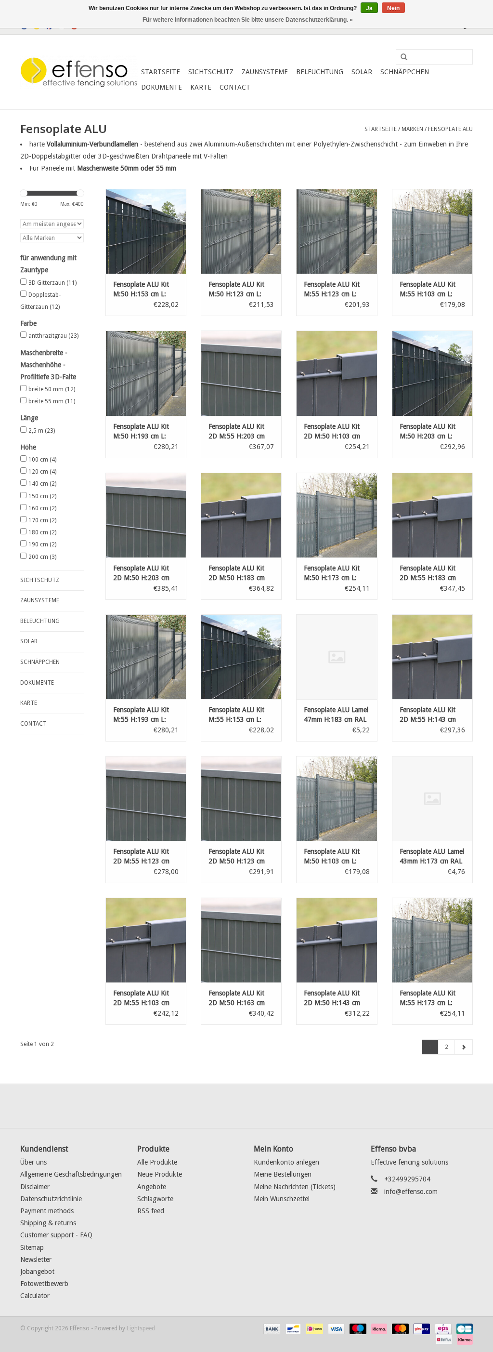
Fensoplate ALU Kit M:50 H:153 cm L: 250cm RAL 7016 (141, 289)
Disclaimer (35, 1187)
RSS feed (150, 1211)
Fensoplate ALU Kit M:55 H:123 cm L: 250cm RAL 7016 (332, 289)
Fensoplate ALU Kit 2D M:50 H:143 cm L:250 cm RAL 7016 (333, 998)
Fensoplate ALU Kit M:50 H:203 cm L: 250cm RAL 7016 (427, 432)
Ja (369, 8)
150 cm (42, 496)
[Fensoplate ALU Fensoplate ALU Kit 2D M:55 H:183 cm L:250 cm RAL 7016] (432, 515)
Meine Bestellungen (282, 1174)
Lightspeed (141, 1328)
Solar (361, 72)
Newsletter (36, 1259)
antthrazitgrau (53, 335)
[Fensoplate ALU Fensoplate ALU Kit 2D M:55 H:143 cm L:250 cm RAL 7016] (432, 656)
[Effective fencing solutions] (79, 72)
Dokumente (161, 87)
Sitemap (32, 1247)
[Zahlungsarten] (271, 1328)
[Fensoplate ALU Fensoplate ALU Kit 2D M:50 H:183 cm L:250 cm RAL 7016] (241, 515)
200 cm (42, 557)
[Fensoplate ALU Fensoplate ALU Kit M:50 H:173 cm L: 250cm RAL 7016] (336, 515)
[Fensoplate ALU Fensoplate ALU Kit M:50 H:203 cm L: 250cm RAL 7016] (432, 373)
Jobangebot (37, 1271)
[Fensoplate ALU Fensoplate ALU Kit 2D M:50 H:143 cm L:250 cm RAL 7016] (336, 940)
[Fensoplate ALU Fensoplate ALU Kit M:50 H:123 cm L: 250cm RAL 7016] (241, 231)
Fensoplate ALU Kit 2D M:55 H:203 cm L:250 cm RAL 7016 (237, 432)
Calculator (35, 1295)
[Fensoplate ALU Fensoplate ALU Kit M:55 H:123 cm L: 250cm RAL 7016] (336, 231)
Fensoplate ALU (450, 129)
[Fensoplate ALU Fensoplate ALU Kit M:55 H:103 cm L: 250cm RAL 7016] (432, 231)
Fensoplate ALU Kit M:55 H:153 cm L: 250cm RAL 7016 (236, 715)
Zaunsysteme (265, 72)
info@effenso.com (411, 1191)
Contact (235, 87)
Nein (393, 8)
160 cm (42, 508)
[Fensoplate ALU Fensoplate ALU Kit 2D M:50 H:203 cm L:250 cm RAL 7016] (145, 515)
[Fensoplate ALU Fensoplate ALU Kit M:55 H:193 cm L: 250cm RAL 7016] (145, 656)
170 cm (42, 520)
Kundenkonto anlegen (286, 1162)
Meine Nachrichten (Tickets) (295, 1187)
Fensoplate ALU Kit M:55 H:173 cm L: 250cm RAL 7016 (427, 998)
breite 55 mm (51, 401)
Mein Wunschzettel (282, 1199)
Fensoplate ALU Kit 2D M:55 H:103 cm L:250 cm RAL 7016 (142, 998)
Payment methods (47, 1211)
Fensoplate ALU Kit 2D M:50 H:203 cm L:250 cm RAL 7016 (142, 573)
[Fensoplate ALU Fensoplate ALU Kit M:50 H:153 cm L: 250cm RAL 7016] (145, 231)
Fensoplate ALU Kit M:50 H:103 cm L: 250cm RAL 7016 (332, 857)
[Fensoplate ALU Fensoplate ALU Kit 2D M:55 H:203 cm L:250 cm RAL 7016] (241, 373)
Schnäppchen (404, 72)
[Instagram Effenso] (281, 1105)
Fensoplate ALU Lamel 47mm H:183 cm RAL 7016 (336, 715)
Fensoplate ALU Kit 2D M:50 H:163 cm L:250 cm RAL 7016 (237, 998)
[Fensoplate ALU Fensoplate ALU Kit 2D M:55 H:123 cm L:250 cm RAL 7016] (145, 798)
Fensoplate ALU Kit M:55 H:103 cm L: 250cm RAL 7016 (427, 289)
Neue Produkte (159, 1174)
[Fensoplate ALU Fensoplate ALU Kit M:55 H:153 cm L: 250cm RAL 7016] (241, 656)
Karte (200, 87)
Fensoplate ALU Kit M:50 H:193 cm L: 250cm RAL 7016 (141, 432)
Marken (412, 129)
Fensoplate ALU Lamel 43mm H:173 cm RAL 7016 (432, 857)
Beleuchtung (319, 72)
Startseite (160, 72)
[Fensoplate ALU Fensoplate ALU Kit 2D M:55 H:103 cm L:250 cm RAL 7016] (145, 940)
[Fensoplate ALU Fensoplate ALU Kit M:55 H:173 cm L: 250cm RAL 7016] (432, 940)
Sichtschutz (211, 72)
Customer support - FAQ (56, 1235)
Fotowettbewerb (44, 1283)
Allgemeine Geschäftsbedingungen (71, 1174)
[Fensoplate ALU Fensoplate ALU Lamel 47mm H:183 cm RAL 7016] (336, 656)
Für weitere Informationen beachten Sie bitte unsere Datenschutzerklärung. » (248, 19)
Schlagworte (155, 1199)
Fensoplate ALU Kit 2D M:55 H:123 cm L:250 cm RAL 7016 (142, 857)
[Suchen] (400, 57)
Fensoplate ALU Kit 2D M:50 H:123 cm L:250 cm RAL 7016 (237, 857)
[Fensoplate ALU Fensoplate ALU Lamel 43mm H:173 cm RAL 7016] (432, 798)
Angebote (151, 1187)
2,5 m (41, 430)
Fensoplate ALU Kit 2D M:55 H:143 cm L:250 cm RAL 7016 (429, 715)
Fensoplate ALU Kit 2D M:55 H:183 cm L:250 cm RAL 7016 (429, 573)
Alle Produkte (157, 1162)
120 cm (42, 471)
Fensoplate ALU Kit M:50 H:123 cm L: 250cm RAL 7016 (236, 289)
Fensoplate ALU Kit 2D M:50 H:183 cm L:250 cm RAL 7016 (237, 573)
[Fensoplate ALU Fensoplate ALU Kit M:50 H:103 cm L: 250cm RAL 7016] (336, 798)
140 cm (42, 483)
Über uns (33, 1162)
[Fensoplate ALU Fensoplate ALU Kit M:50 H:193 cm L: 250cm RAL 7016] (145, 373)
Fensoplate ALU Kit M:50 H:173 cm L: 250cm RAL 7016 (332, 573)
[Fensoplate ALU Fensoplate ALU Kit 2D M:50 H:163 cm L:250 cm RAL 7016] (241, 940)
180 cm (42, 532)
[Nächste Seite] (463, 1047)
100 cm (42, 459)
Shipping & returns (48, 1223)
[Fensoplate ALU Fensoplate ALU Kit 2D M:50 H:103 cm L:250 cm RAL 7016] (336, 373)
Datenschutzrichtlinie (51, 1199)
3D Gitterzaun (52, 282)
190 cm (42, 544)
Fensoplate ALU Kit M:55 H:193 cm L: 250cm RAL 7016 (141, 715)
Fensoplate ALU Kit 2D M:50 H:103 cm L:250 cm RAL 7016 (333, 432)
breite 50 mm (51, 389)
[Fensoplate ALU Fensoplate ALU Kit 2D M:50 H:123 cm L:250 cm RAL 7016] (241, 798)
